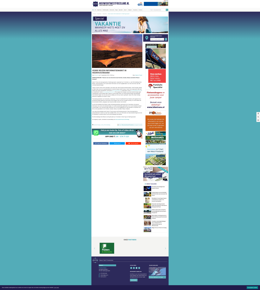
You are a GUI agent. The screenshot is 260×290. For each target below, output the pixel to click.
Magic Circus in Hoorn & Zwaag (159, 227)
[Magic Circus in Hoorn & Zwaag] (147, 229)
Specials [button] (120, 9)
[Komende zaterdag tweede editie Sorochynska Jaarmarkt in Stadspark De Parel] (147, 205)
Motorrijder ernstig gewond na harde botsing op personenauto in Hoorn (159, 217)
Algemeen (99, 9)
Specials (99, 13)
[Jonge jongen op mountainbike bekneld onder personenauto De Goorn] (147, 194)
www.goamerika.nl (116, 90)
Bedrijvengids (105, 9)
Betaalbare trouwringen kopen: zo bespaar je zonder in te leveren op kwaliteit (159, 200)
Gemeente (112, 9)
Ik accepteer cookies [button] (252, 287)
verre (102, 124)
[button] (93, 248)
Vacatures (135, 9)
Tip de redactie (134, 143)
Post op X (117, 143)
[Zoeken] (167, 10)
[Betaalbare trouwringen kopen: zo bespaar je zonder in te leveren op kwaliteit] (147, 200)
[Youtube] (136, 268)
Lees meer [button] (56, 287)
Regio (116, 9)
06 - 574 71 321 (122, 136)
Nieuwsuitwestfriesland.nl (114, 3)
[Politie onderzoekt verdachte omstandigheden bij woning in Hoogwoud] (147, 211)
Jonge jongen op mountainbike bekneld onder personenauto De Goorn (159, 194)
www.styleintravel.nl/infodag (122, 119)
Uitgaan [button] (129, 9)
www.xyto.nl (103, 276)
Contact (140, 9)
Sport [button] (125, 9)
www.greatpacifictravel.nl (108, 92)
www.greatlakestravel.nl (136, 90)
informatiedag (107, 124)
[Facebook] (131, 268)
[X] (134, 268)
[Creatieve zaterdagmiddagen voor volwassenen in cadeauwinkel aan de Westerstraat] (147, 223)
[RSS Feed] (139, 268)
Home (94, 13)
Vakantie (104, 13)
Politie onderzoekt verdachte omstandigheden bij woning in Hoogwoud (159, 211)
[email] (258, 120)
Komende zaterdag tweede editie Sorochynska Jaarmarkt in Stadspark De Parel (159, 205)
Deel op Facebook (102, 143)
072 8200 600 (103, 273)
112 (95, 9)
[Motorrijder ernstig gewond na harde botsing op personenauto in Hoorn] (147, 217)
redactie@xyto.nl (104, 275)
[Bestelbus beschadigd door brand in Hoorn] (147, 188)
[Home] (93, 10)
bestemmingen (97, 124)
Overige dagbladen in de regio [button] (156, 277)
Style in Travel (138, 75)
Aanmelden (134, 280)
